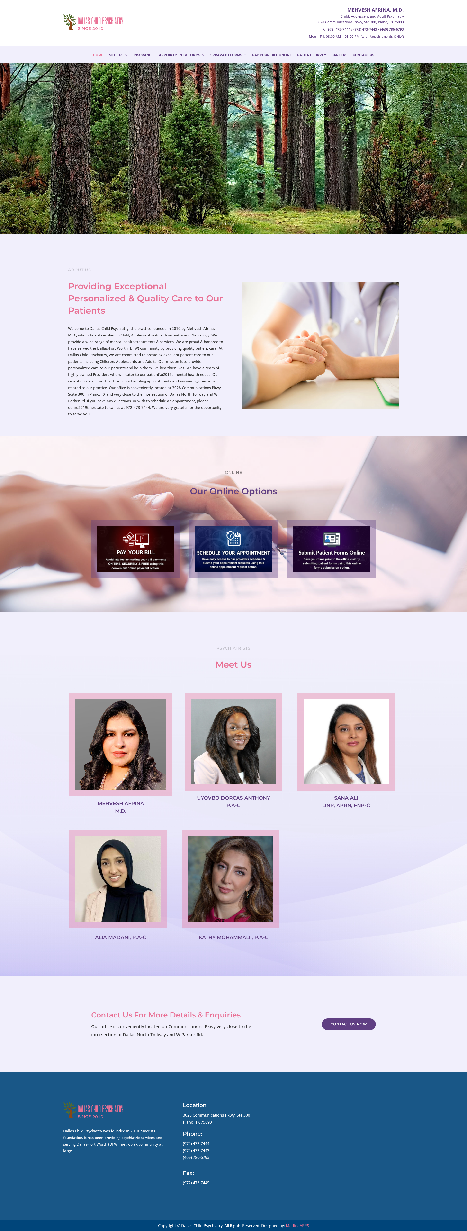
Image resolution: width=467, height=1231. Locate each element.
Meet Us (116, 55)
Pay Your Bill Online (272, 55)
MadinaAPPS (297, 1225)
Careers (339, 55)
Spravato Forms (226, 55)
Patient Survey (311, 55)
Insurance (143, 55)
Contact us (363, 55)
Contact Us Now (349, 1024)
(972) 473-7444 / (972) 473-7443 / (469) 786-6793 (365, 29)
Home (98, 55)
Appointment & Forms (179, 55)
